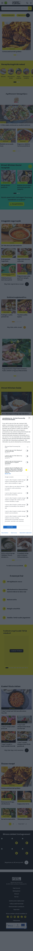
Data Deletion (4, 532)
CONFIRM (10, 527)
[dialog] (16, 475)
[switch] (27, 450)
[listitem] (16, 447)
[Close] (29, 418)
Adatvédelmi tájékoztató (26, 532)
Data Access (14, 532)
